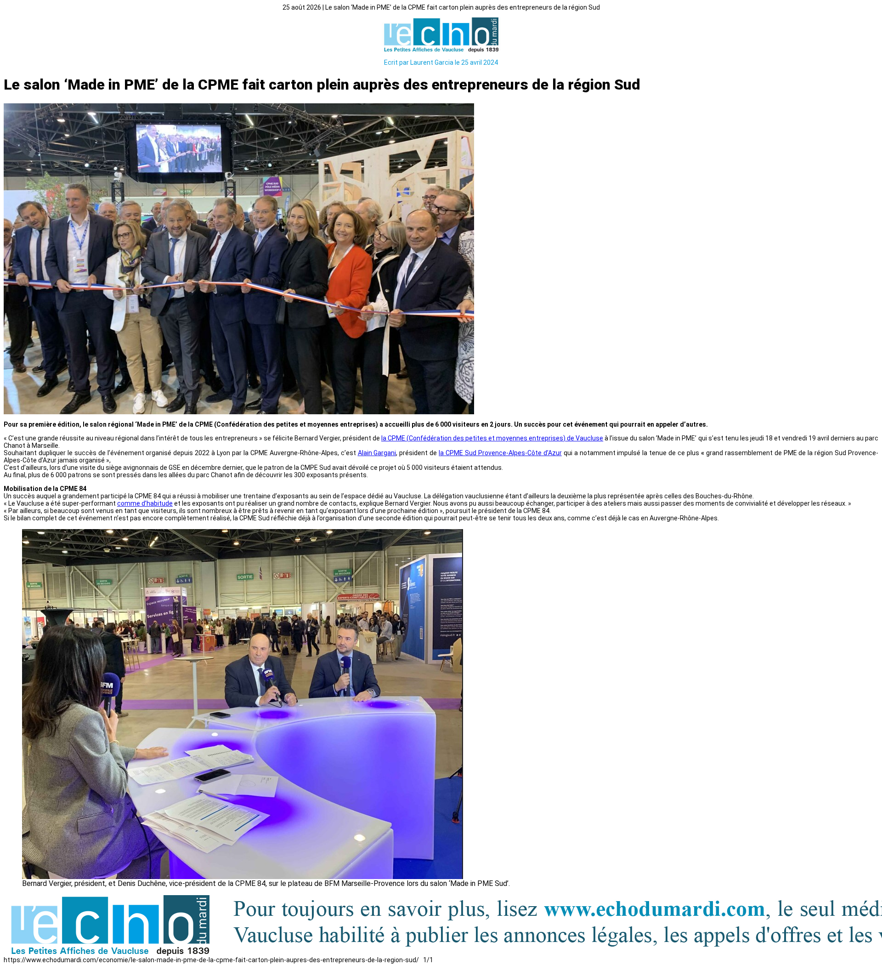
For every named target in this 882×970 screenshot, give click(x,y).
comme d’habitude (145, 503)
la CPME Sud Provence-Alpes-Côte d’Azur (500, 453)
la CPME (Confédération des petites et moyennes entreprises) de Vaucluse (492, 438)
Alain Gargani (377, 453)
